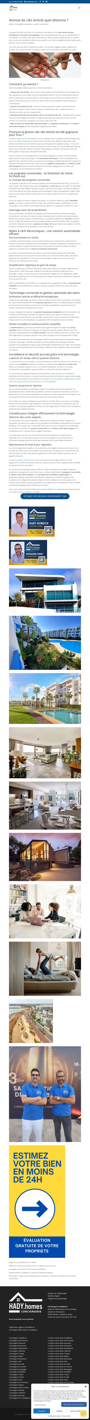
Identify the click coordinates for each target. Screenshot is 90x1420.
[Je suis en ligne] (83, 1413)
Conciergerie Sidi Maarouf (18, 1348)
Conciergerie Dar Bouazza (18, 1340)
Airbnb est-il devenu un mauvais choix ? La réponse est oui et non (32, 1266)
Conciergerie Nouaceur (17, 1343)
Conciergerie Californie (17, 1351)
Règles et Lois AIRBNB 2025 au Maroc (22, 1262)
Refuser (60, 1411)
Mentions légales (54, 1296)
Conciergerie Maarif (16, 1356)
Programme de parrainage (57, 1298)
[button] (86, 1386)
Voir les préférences (78, 1411)
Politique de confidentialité (57, 1293)
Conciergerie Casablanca (23, 24)
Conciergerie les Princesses (18, 1382)
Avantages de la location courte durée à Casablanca (27, 1269)
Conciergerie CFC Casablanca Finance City (24, 1398)
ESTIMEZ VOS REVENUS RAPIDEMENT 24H (45, 496)
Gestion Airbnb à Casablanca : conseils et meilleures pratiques (31, 1273)
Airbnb (11, 24)
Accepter (41, 1411)
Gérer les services (40, 1405)
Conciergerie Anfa (15, 1361)
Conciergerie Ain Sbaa (16, 1395)
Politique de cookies (55, 1416)
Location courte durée (41, 24)
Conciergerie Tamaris (16, 1354)
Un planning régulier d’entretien (20, 460)
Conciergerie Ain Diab (16, 1364)
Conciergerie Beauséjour (18, 1359)
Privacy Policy (66, 1416)
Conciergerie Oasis (15, 1380)
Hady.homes (20, 138)
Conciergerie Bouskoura (17, 1346)
